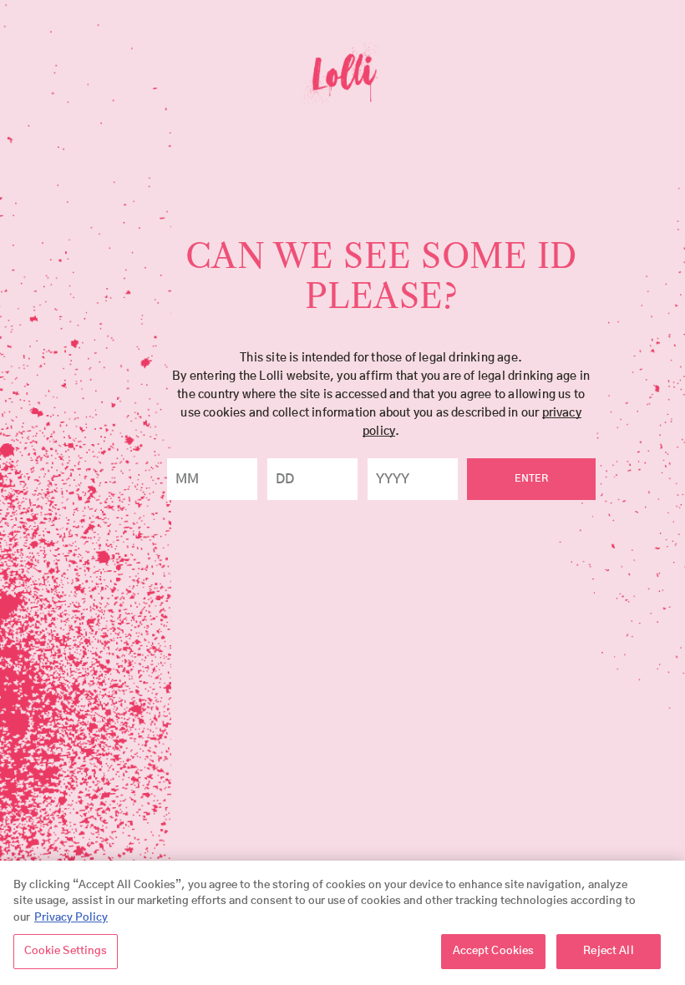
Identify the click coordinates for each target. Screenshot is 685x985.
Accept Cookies (494, 951)
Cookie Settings (66, 951)
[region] (342, 923)
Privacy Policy (71, 917)
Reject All (608, 951)
